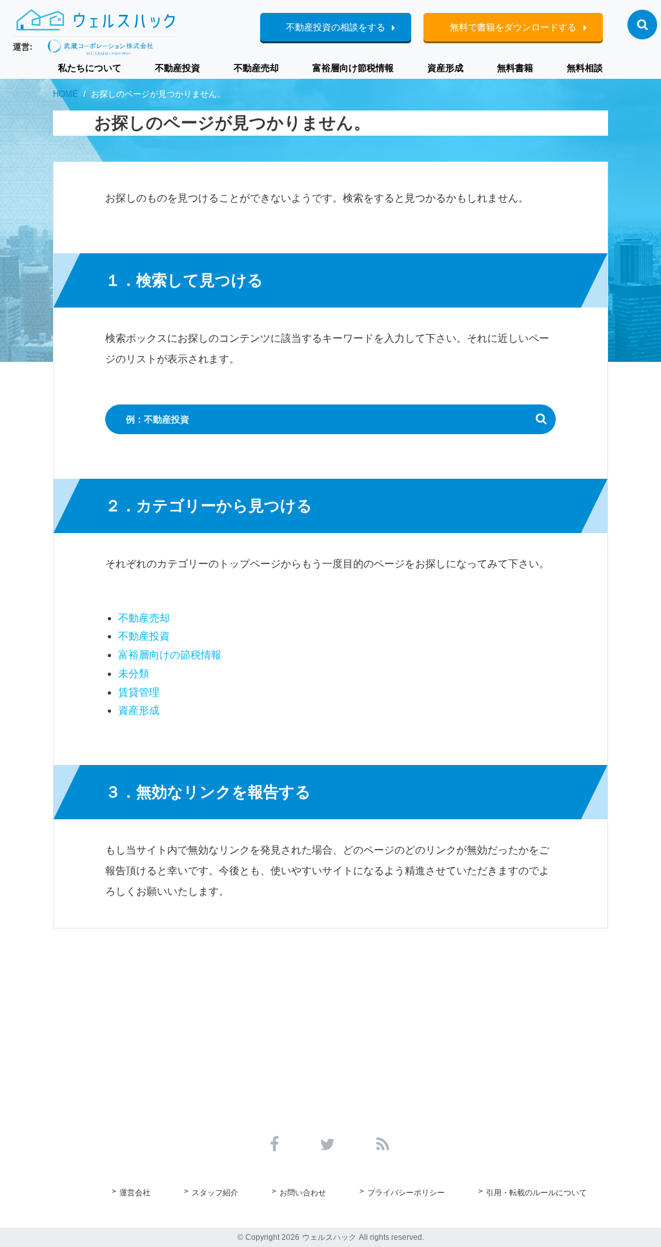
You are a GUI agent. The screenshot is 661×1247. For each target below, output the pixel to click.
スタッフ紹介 (215, 1192)
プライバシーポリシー (406, 1192)
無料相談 (585, 68)
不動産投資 (177, 68)
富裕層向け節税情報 (353, 68)
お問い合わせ (303, 1192)
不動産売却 (256, 68)
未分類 (133, 673)
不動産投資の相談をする (335, 27)
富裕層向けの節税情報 (169, 654)
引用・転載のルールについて (536, 1192)
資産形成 (445, 68)
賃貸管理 (138, 692)
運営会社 (134, 1192)
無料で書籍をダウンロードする (513, 27)
